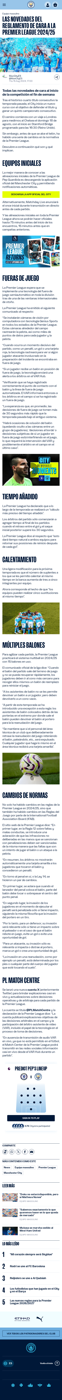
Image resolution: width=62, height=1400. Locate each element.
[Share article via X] (18, 1151)
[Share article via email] (31, 1151)
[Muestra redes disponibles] (57, 77)
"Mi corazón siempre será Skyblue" (31, 1254)
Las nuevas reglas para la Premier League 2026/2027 (30, 1302)
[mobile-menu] (4, 5)
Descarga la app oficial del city (31, 194)
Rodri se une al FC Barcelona (27, 1266)
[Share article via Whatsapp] (11, 1151)
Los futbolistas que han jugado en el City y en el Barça (34, 1290)
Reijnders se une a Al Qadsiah (28, 1278)
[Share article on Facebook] (25, 1151)
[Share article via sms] (5, 1151)
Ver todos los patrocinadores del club (31, 1333)
